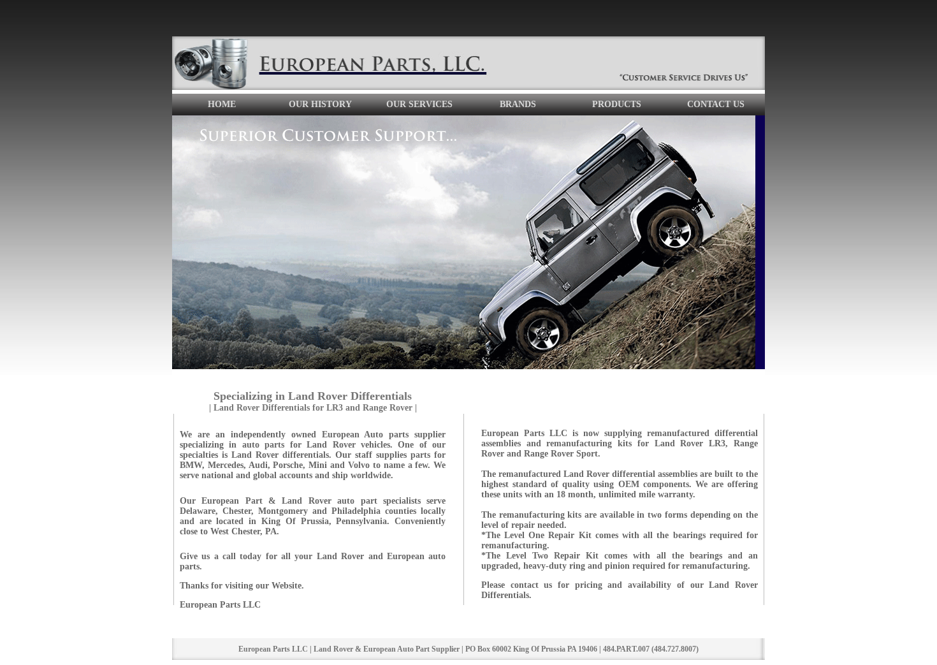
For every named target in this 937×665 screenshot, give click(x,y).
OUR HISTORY (320, 104)
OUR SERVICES (419, 104)
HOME (222, 104)
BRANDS (518, 104)
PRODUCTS (616, 104)
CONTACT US (716, 104)
